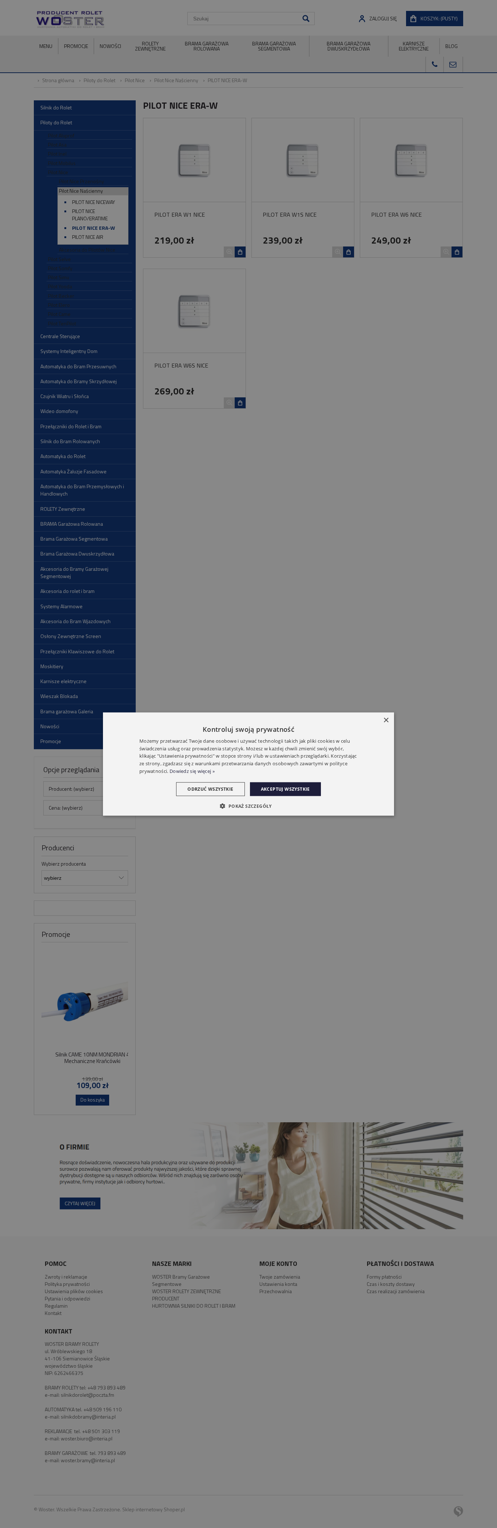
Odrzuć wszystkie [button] (210, 789)
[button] (248, 806)
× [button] (386, 720)
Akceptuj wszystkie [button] (285, 789)
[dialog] (248, 764)
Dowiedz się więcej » (192, 771)
